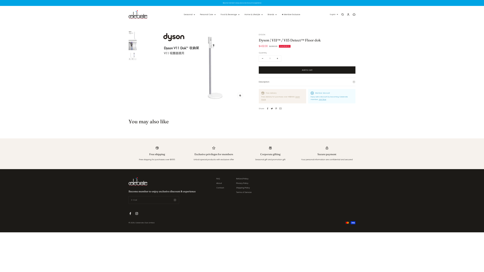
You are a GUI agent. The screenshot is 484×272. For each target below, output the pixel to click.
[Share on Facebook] (267, 108)
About (219, 183)
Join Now (322, 99)
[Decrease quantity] (262, 58)
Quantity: (263, 52)
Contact (220, 187)
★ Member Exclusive (291, 14)
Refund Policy (242, 178)
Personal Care (206, 14)
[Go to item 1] (133, 35)
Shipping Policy (243, 187)
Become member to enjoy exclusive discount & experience (242, 3)
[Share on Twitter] (272, 108)
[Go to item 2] (133, 46)
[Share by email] (280, 108)
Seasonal (188, 14)
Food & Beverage (229, 14)
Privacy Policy (242, 183)
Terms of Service (244, 192)
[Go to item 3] (133, 56)
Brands (271, 14)
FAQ (218, 178)
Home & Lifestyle (252, 14)
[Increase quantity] (277, 58)
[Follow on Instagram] (136, 213)
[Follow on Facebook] (130, 213)
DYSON (262, 34)
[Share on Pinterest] (276, 108)
